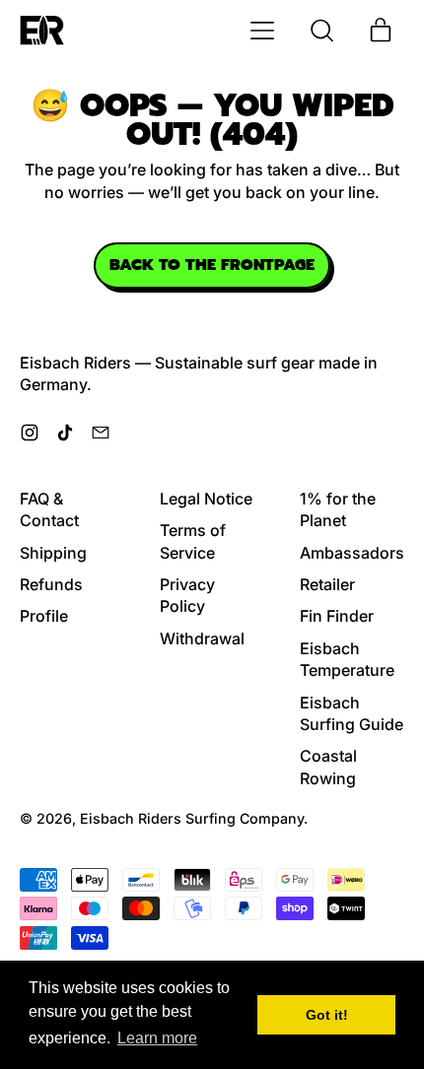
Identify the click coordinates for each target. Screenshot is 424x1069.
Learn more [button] (157, 1038)
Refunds (51, 584)
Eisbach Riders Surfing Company (192, 818)
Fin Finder (337, 616)
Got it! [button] (327, 1015)
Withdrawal (202, 638)
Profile (44, 616)
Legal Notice (206, 498)
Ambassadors (352, 553)
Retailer (327, 584)
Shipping (53, 553)
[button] (321, 30)
